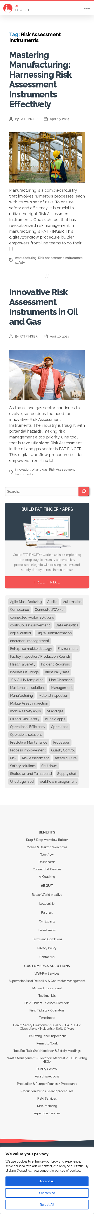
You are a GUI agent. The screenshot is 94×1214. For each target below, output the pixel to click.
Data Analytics (67, 625)
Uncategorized (22, 781)
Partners (47, 912)
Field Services (47, 1098)
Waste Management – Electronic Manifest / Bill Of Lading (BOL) (47, 1059)
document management (29, 641)
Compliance (19, 610)
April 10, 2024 (59, 336)
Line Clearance (61, 680)
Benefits (47, 832)
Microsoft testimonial (47, 988)
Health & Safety (22, 664)
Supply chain (67, 774)
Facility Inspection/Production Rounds (40, 656)
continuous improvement (30, 625)
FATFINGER (29, 119)
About (47, 886)
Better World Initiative (47, 894)
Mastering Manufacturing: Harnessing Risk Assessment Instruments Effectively (40, 79)
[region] (47, 1180)
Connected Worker (50, 610)
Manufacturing (21, 695)
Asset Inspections (47, 1076)
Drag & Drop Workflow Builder (47, 840)
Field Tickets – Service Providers (47, 1003)
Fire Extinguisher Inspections (47, 1036)
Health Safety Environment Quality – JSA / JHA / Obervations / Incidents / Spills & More (47, 1026)
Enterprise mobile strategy (31, 649)
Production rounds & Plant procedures (47, 1091)
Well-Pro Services (47, 973)
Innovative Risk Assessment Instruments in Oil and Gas (43, 307)
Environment (67, 649)
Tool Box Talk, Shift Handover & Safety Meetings (47, 1051)
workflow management (58, 781)
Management (62, 688)
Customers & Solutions (47, 966)
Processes (61, 742)
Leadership (47, 903)
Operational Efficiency (27, 727)
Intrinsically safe (57, 672)
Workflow (47, 854)
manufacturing (26, 258)
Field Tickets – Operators (47, 1010)
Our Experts (47, 921)
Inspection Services (47, 1113)
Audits (52, 602)
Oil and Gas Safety (24, 719)
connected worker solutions (32, 617)
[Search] (83, 491)
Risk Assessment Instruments (60, 258)
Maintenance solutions (27, 688)
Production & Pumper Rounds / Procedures (47, 1084)
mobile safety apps (25, 711)
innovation (22, 469)
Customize (47, 1193)
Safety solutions (23, 766)
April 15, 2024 (59, 119)
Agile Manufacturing (26, 602)
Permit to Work (47, 1043)
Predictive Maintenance (28, 742)
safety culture (65, 758)
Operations (59, 727)
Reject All (47, 1204)
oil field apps (55, 719)
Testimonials (47, 995)
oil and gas (39, 469)
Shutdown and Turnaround (31, 774)
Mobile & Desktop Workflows (47, 847)
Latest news (47, 930)
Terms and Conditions (47, 939)
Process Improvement (28, 750)
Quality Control (63, 750)
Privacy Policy (46, 948)
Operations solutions (26, 735)
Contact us (46, 957)
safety (20, 263)
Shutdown (49, 766)
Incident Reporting (55, 664)
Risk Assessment (35, 758)
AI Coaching (47, 876)
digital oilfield (20, 633)
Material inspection (53, 695)
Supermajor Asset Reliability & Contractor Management (47, 981)
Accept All (47, 1181)
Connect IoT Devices (47, 869)
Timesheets (47, 1018)
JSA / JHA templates (27, 680)
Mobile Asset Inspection (29, 703)
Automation (72, 602)
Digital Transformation (54, 633)
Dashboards (47, 862)
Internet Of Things (24, 672)
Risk (13, 758)
